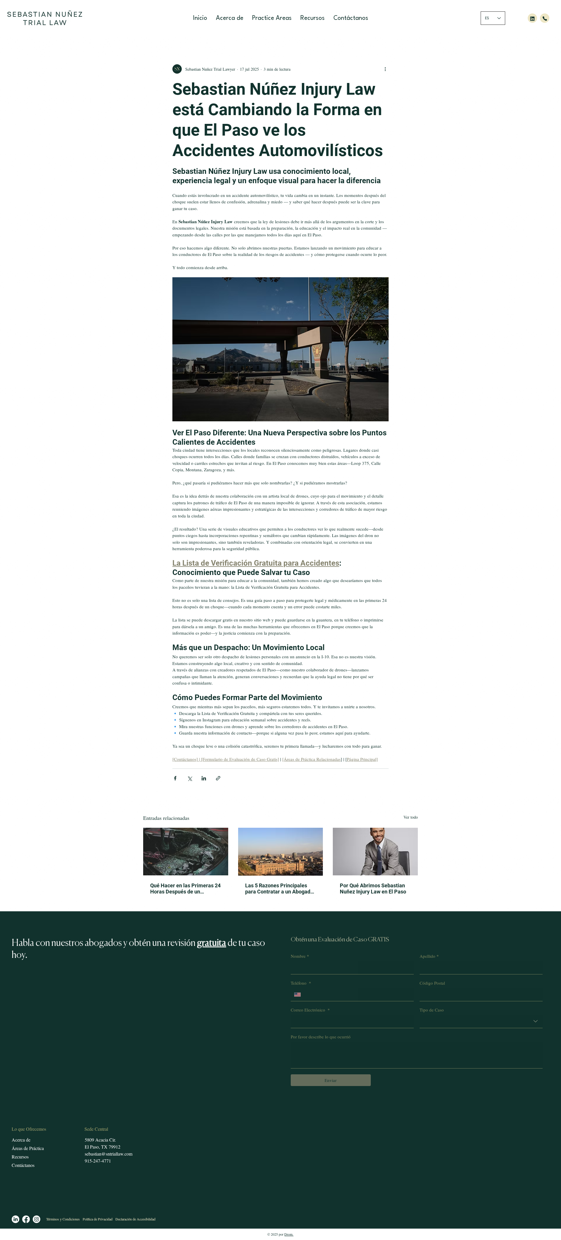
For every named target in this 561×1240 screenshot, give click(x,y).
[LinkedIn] (15, 1219)
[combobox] (481, 1021)
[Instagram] (36, 1219)
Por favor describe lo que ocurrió (321, 1036)
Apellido (429, 956)
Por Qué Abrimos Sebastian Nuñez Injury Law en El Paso (373, 888)
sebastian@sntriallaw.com (108, 1154)
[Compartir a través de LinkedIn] (204, 778)
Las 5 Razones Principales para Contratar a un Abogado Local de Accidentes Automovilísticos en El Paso (279, 888)
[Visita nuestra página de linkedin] (532, 18)
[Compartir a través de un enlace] (218, 778)
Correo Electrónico (310, 1009)
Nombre (300, 956)
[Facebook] (26, 1219)
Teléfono (301, 983)
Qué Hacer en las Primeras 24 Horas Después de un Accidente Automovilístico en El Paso (185, 888)
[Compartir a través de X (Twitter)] (189, 778)
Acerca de (21, 1140)
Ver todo (411, 817)
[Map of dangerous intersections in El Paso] (280, 852)
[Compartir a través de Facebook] (175, 778)
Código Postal (432, 983)
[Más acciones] (385, 68)
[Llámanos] (544, 18)
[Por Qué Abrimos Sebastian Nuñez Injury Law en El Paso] (375, 851)
